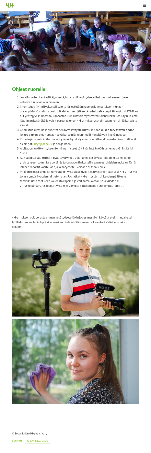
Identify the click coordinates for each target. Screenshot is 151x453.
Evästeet (17, 440)
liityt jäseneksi (42, 144)
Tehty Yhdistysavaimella (37, 441)
